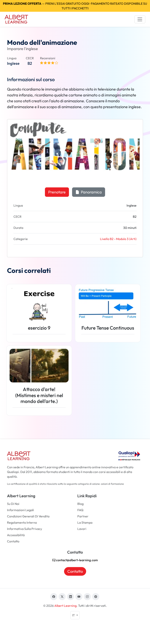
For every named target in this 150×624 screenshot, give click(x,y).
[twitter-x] (62, 596)
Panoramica (91, 192)
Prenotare (57, 192)
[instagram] (87, 596)
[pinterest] (95, 596)
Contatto (13, 541)
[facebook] (53, 596)
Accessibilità (16, 535)
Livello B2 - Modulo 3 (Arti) (118, 239)
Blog (80, 504)
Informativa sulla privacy (24, 529)
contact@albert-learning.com (76, 560)
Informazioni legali (20, 510)
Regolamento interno (22, 522)
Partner (82, 516)
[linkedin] (70, 596)
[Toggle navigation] (139, 19)
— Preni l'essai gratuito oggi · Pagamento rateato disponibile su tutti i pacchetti (75, 6)
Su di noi (13, 504)
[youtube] (78, 596)
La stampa (84, 522)
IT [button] (73, 615)
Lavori (81, 529)
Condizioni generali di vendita (28, 516)
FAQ (80, 510)
